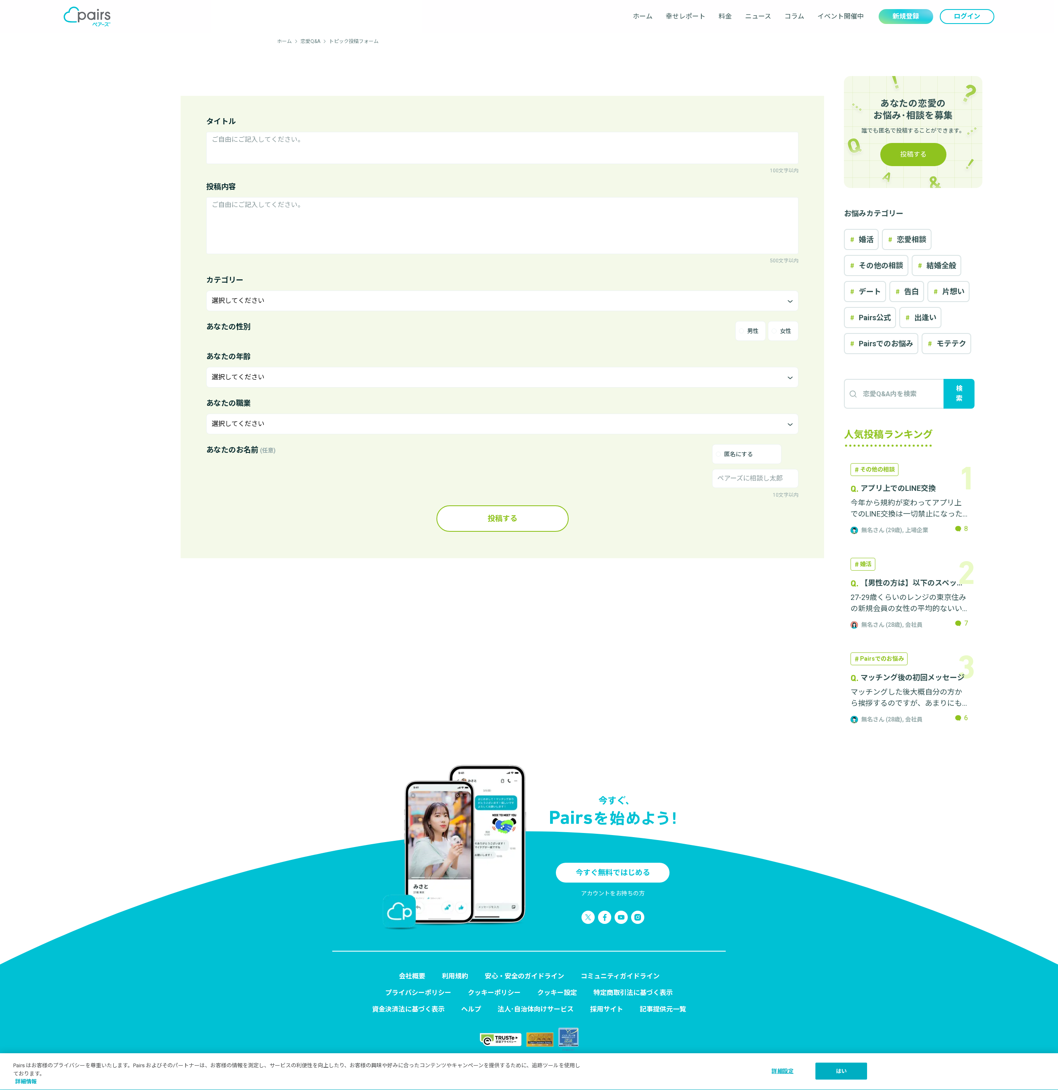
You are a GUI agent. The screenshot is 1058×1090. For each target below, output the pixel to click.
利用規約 (455, 976)
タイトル (221, 121)
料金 (725, 16)
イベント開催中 (840, 16)
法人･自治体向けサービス (536, 1009)
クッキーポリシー (494, 993)
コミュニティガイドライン (620, 976)
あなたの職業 (228, 403)
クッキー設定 (557, 993)
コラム (794, 16)
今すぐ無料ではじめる (613, 872)
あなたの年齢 (228, 356)
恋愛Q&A (310, 41)
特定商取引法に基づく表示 (633, 993)
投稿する (502, 518)
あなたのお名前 (241, 449)
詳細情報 (26, 1081)
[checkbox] (747, 454)
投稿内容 (221, 186)
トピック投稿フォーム (354, 41)
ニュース (758, 16)
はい (841, 1071)
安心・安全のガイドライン (524, 976)
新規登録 (906, 16)
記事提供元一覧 (663, 1009)
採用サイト (606, 1009)
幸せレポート (685, 16)
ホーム (643, 16)
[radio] (750, 331)
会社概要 (412, 976)
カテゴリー (224, 280)
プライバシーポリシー (418, 993)
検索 (959, 393)
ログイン (967, 16)
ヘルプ (471, 1009)
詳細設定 (783, 1071)
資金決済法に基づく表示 (408, 1009)
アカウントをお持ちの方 (613, 893)
